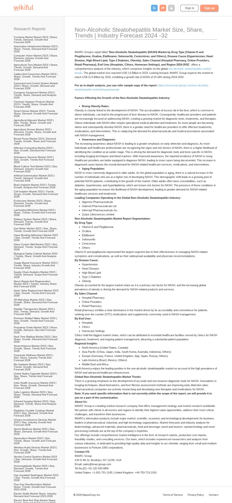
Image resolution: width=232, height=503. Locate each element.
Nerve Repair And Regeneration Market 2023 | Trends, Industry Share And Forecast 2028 (35, 284)
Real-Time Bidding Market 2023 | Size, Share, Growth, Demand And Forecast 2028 (36, 339)
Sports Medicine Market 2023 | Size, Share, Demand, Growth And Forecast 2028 (36, 431)
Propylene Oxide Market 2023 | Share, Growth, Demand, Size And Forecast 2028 (36, 330)
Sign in (189, 8)
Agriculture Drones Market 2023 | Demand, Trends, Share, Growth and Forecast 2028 (35, 132)
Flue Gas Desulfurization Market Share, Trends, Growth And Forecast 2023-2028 (35, 487)
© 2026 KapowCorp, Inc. (87, 494)
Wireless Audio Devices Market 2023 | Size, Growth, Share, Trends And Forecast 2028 (36, 450)
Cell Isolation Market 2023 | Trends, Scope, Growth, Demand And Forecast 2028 (36, 194)
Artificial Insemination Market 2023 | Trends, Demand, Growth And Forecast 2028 (34, 178)
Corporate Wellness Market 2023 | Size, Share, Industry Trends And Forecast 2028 (34, 358)
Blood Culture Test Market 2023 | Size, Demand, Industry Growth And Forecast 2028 (36, 169)
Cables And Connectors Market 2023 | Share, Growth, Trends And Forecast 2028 (36, 77)
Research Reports (29, 29)
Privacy (196, 494)
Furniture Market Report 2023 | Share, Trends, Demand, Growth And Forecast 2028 (36, 40)
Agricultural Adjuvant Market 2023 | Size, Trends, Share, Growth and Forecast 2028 (34, 123)
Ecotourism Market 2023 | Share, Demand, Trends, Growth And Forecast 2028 (33, 203)
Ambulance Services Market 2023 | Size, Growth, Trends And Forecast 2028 (34, 160)
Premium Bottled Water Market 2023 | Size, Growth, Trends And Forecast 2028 (36, 321)
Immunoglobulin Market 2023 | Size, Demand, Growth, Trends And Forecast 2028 (35, 468)
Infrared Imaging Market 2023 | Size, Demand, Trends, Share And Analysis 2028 (35, 404)
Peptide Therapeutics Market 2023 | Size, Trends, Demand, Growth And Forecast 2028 (35, 311)
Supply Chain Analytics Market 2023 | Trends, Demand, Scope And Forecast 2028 (36, 275)
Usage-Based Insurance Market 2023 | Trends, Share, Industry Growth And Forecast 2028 (36, 265)
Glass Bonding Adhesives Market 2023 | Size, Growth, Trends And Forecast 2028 (36, 238)
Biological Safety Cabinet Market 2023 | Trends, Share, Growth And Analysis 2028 (36, 256)
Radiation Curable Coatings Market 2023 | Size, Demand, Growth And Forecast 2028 (34, 413)
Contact (213, 494)
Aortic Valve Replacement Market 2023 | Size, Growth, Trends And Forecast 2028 (36, 293)
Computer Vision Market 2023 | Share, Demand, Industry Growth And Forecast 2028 (36, 58)
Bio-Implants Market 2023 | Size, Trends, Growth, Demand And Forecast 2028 (33, 367)
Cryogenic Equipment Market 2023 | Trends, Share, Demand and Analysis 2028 (35, 95)
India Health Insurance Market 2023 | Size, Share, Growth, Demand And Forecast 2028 (35, 385)
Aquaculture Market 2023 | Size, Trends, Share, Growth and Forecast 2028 (35, 441)
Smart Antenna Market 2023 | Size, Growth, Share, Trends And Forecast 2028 (35, 348)
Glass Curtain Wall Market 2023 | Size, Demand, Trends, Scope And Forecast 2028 (36, 247)
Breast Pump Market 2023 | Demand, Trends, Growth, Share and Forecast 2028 (35, 141)
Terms (173, 494)
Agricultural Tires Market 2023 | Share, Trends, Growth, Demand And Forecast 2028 (36, 67)
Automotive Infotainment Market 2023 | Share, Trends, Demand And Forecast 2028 (36, 49)
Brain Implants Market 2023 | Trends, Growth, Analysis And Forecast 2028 (35, 186)
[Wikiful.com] (23, 8)
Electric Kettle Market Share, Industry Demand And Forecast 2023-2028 (35, 495)
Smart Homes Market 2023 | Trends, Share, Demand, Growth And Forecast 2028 (36, 113)
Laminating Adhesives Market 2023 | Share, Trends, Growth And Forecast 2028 (35, 212)
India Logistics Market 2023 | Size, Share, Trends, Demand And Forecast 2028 (36, 395)
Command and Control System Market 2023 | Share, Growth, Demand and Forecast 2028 (36, 86)
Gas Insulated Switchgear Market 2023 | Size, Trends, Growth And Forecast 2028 (36, 478)
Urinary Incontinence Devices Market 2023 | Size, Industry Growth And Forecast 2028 (35, 422)
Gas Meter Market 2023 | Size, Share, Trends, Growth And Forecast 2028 (36, 229)
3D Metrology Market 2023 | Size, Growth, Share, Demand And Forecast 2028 (36, 302)
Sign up (209, 8)
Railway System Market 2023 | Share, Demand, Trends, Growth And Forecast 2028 (36, 222)
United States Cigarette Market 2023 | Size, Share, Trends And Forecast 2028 (36, 376)
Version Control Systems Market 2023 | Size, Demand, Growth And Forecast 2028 (36, 459)
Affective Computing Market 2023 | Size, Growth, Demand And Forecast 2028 (35, 150)
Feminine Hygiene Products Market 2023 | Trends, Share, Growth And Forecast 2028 (34, 104)
